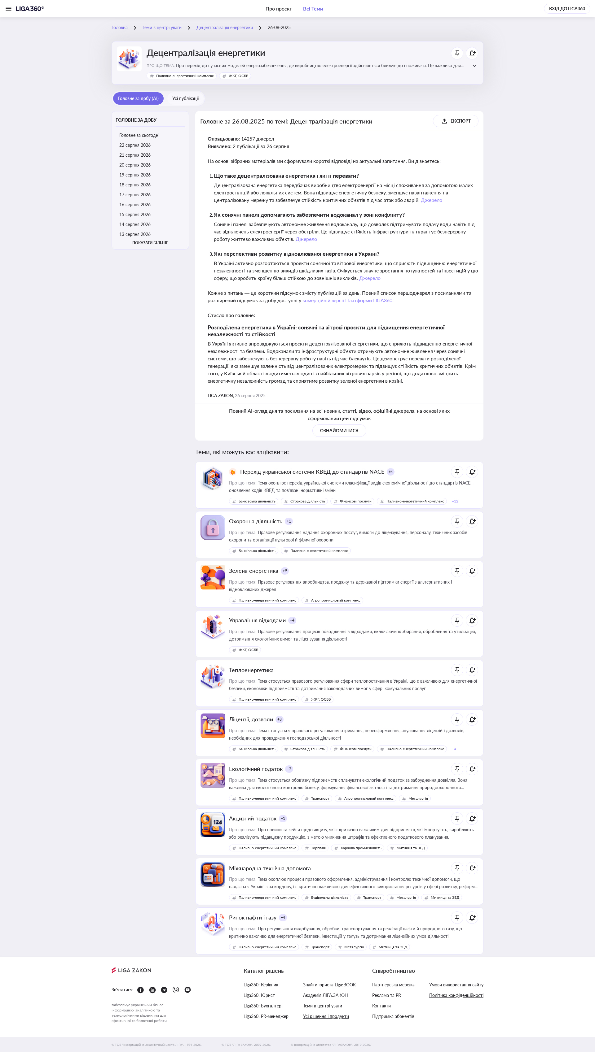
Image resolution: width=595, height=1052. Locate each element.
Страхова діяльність (307, 501)
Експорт (461, 121)
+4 (292, 620)
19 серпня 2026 (135, 174)
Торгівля (318, 848)
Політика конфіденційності (456, 995)
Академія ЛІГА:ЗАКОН (325, 995)
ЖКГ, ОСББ (238, 75)
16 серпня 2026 (135, 204)
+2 (289, 769)
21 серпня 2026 (135, 155)
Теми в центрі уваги (322, 1005)
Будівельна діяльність (329, 897)
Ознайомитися (339, 430)
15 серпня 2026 (135, 214)
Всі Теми (313, 8)
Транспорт (320, 798)
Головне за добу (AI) (138, 98)
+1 (289, 521)
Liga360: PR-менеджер (266, 1016)
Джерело (431, 200)
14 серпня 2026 (135, 224)
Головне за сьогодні (139, 135)
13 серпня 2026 (135, 234)
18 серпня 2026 (135, 184)
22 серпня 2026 (135, 145)
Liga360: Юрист (259, 995)
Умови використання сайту (456, 984)
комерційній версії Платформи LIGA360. (348, 300)
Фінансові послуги (356, 501)
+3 (391, 471)
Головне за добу (136, 120)
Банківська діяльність (257, 501)
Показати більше (150, 243)
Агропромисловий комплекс (335, 600)
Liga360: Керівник (261, 984)
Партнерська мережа (393, 984)
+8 (279, 719)
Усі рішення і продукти (326, 1016)
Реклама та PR (386, 995)
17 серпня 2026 (135, 194)
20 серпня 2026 (135, 164)
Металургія (418, 798)
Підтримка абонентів (393, 1016)
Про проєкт (279, 8)
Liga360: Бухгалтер (262, 1005)
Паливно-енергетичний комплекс (185, 75)
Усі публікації (185, 98)
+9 (285, 570)
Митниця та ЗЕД (410, 848)
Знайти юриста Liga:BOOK (329, 984)
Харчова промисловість (361, 848)
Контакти (381, 1005)
